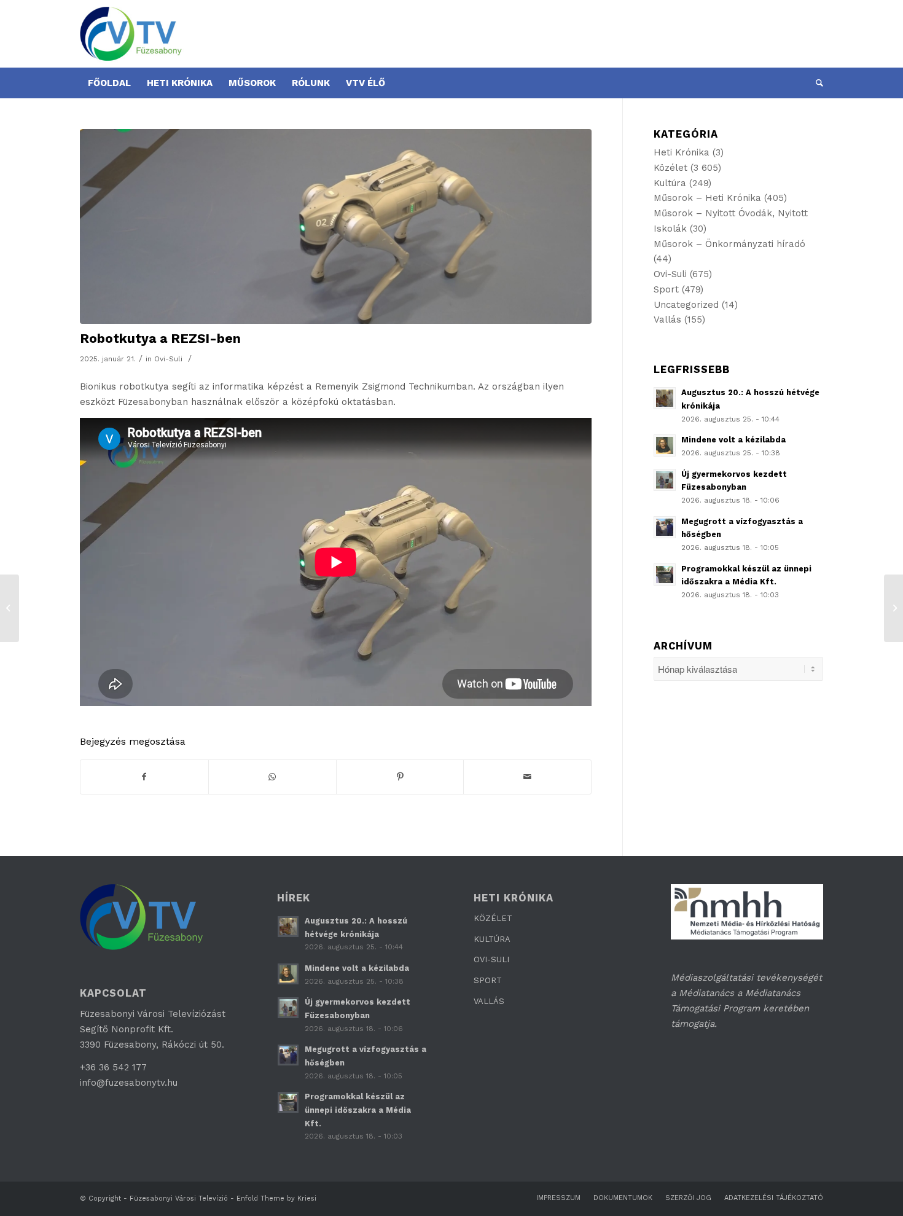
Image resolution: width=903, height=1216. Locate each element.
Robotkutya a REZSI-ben (160, 338)
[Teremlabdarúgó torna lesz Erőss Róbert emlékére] (9, 608)
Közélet (670, 167)
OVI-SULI (491, 959)
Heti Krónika (682, 152)
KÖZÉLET (493, 918)
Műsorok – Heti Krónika (707, 197)
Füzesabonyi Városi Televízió (179, 1198)
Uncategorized (686, 304)
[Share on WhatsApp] (272, 777)
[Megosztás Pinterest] (400, 777)
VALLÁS (489, 1001)
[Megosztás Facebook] (144, 777)
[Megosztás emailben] (527, 777)
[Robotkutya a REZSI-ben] (336, 226)
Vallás (667, 319)
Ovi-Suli (168, 359)
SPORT (488, 980)
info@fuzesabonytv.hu (129, 1082)
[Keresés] (815, 83)
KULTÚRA (492, 939)
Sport (666, 289)
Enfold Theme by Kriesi (276, 1198)
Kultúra (670, 183)
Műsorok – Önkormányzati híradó (729, 243)
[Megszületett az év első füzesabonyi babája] (893, 608)
